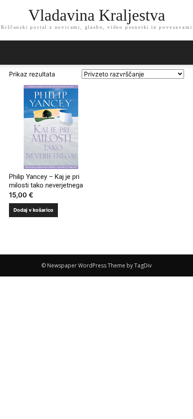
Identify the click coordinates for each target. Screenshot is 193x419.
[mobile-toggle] (15, 52)
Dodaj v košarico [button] (33, 210)
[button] (180, 52)
